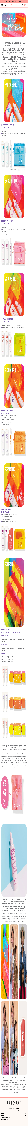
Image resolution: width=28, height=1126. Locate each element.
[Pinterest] (18, 1111)
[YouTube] (15, 1111)
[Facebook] (10, 1111)
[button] (2, 5)
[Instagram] (13, 1111)
